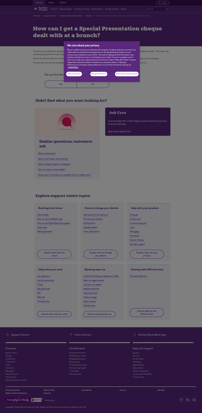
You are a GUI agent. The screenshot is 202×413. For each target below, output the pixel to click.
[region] (102, 61)
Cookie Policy (73, 67)
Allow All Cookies (74, 74)
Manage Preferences (98, 74)
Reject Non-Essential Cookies (127, 74)
